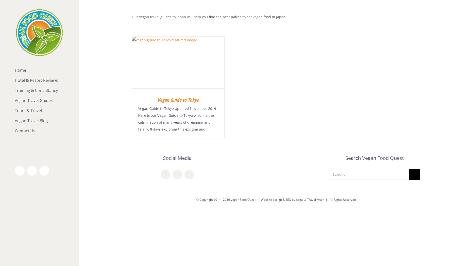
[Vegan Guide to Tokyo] (178, 62)
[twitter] (177, 174)
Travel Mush (315, 200)
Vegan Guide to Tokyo (178, 100)
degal (300, 200)
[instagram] (189, 174)
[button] (39, 141)
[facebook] (165, 174)
